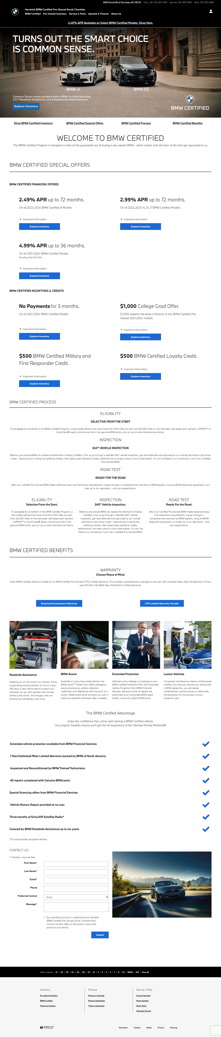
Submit (100, 934)
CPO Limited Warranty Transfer (162, 603)
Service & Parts (77, 13)
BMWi (130, 972)
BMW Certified (33, 13)
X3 (67, 972)
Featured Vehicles (47, 1006)
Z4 (123, 972)
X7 (89, 972)
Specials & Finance (98, 13)
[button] (60, 219)
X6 (83, 972)
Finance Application (96, 1000)
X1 (56, 972)
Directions (123, 1027)
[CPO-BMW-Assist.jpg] (85, 645)
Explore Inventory (39, 226)
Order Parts (141, 1006)
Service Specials (143, 995)
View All (145, 972)
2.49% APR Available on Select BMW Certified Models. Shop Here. (110, 23)
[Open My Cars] (210, 11)
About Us (116, 13)
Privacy (161, 1027)
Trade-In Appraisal (96, 1006)
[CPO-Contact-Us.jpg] (162, 884)
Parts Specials (142, 1000)
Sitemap (173, 1027)
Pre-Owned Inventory (55, 13)
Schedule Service (143, 1011)
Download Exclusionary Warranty (59, 603)
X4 (72, 972)
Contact (137, 1027)
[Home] (15, 11)
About (149, 1027)
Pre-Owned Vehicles (49, 995)
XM (137, 972)
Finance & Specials (96, 995)
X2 (62, 972)
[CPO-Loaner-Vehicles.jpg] (188, 645)
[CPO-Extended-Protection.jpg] (136, 645)
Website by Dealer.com (54, 1027)
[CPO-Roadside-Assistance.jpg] (33, 645)
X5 (78, 972)
